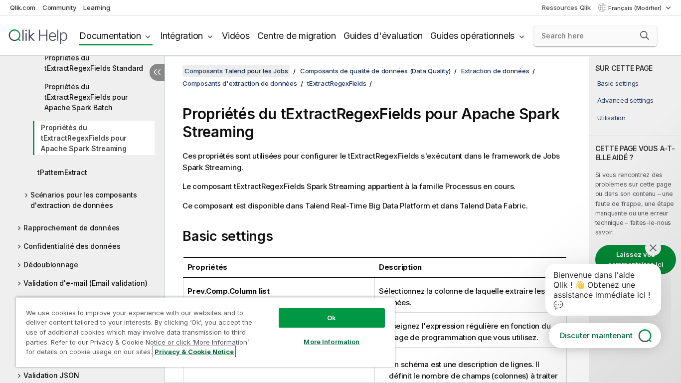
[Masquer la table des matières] (157, 72)
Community (59, 7)
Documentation (110, 35)
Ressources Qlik (566, 7)
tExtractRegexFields (336, 83)
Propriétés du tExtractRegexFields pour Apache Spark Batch (86, 97)
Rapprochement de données (71, 227)
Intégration (181, 35)
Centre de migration (296, 35)
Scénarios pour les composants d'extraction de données (83, 200)
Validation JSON (51, 375)
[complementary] (635, 219)
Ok (331, 318)
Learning (96, 7)
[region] (205, 332)
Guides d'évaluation (383, 35)
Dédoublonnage (50, 264)
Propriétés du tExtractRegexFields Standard (93, 62)
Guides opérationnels (472, 35)
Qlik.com (22, 7)
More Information (331, 342)
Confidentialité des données (71, 246)
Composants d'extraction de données (239, 83)
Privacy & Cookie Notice (194, 352)
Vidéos (236, 35)
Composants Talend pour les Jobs (236, 71)
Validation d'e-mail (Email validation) (85, 283)
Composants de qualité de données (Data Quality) (375, 71)
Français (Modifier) (635, 7)
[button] (644, 35)
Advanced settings (625, 100)
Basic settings (618, 83)
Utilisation (611, 118)
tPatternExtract (62, 172)
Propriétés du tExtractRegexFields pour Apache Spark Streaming (84, 138)
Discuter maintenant (596, 335)
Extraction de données (495, 71)
